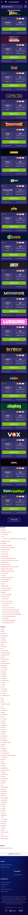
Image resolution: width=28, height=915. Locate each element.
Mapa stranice (5, 562)
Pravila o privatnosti (6, 588)
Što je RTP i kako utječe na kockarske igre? (15, 538)
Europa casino (5, 680)
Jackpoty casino (5, 704)
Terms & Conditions (6, 594)
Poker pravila (4, 586)
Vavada (3, 808)
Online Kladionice (5, 579)
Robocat (3, 766)
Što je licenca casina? (8, 608)
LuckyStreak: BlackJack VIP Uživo (10, 560)
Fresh (2, 687)
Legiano (3, 712)
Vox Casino (4, 819)
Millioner (3, 727)
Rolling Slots (4, 768)
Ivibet (2, 700)
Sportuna (3, 796)
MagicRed (4, 725)
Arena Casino (4, 635)
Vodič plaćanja (5, 596)
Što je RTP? (5, 599)
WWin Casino (4, 832)
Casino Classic (5, 659)
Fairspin (3, 682)
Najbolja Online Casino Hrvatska (9, 567)
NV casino (4, 738)
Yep (2, 834)
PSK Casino (4, 757)
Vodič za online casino (7, 601)
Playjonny (3, 749)
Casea (3, 657)
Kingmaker (4, 710)
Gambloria (4, 689)
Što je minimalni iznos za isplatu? (11, 612)
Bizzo (2, 644)
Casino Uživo (4, 554)
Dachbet (3, 672)
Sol (2, 785)
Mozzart (3, 729)
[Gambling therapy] (20, 910)
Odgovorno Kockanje (7, 577)
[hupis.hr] (6, 910)
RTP (4, 536)
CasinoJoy (4, 661)
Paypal (3, 584)
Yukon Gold (4, 836)
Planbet (3, 744)
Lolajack (3, 721)
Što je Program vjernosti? (9, 616)
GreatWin (3, 693)
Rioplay (3, 764)
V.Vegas (3, 806)
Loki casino (4, 719)
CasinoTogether (5, 663)
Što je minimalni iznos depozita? (11, 610)
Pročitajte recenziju (7, 32)
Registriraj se (14, 29)
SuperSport (4, 800)
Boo (2, 648)
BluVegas (3, 646)
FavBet (3, 685)
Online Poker (4, 581)
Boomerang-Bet (5, 653)
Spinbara (3, 789)
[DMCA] (12, 910)
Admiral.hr (4, 633)
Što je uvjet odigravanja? (9, 620)
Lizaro (2, 717)
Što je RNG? (6, 618)
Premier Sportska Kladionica (8, 755)
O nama (3, 575)
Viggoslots (4, 815)
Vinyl (2, 817)
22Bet (2, 631)
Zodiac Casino (5, 838)
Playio (2, 747)
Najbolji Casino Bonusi (7, 569)
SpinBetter (4, 791)
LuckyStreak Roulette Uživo (8, 558)
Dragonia (3, 674)
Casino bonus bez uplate (7, 547)
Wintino (3, 828)
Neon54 (3, 734)
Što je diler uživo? (7, 603)
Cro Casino (4, 670)
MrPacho (3, 732)
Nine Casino (4, 736)
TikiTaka (3, 804)
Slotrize (3, 776)
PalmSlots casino (5, 742)
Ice (2, 697)
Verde (3, 813)
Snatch (3, 783)
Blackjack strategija (6, 545)
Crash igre (5, 534)
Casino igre (4, 552)
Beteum (3, 638)
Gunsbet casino (5, 695)
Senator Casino (5, 770)
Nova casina (4, 573)
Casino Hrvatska (5, 549)
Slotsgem (3, 781)
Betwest (3, 640)
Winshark (3, 825)
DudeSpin (3, 678)
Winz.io (3, 830)
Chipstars (3, 665)
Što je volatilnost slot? (8, 622)
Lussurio (3, 723)
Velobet (3, 811)
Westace (3, 823)
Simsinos (3, 772)
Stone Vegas (4, 798)
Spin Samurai (4, 787)
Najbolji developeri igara (7, 571)
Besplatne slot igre (6, 532)
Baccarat (3, 530)
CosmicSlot (4, 668)
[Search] (26, 2)
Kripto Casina (4, 556)
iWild (2, 702)
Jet (2, 706)
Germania (4, 691)
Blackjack (3, 543)
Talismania (4, 802)
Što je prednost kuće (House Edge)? (12, 614)
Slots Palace (4, 779)
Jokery (3, 708)
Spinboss (3, 793)
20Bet (2, 629)
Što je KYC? (5, 605)
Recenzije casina (5, 590)
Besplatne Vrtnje (5, 541)
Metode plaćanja (5, 564)
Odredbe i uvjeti (5, 884)
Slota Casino (4, 774)
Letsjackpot (4, 714)
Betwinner (4, 642)
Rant (2, 761)
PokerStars (4, 751)
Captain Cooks (5, 655)
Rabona (3, 759)
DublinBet (3, 676)
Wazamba (4, 821)
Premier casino (5, 753)
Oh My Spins (4, 740)
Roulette (3, 592)
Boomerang (4, 650)
